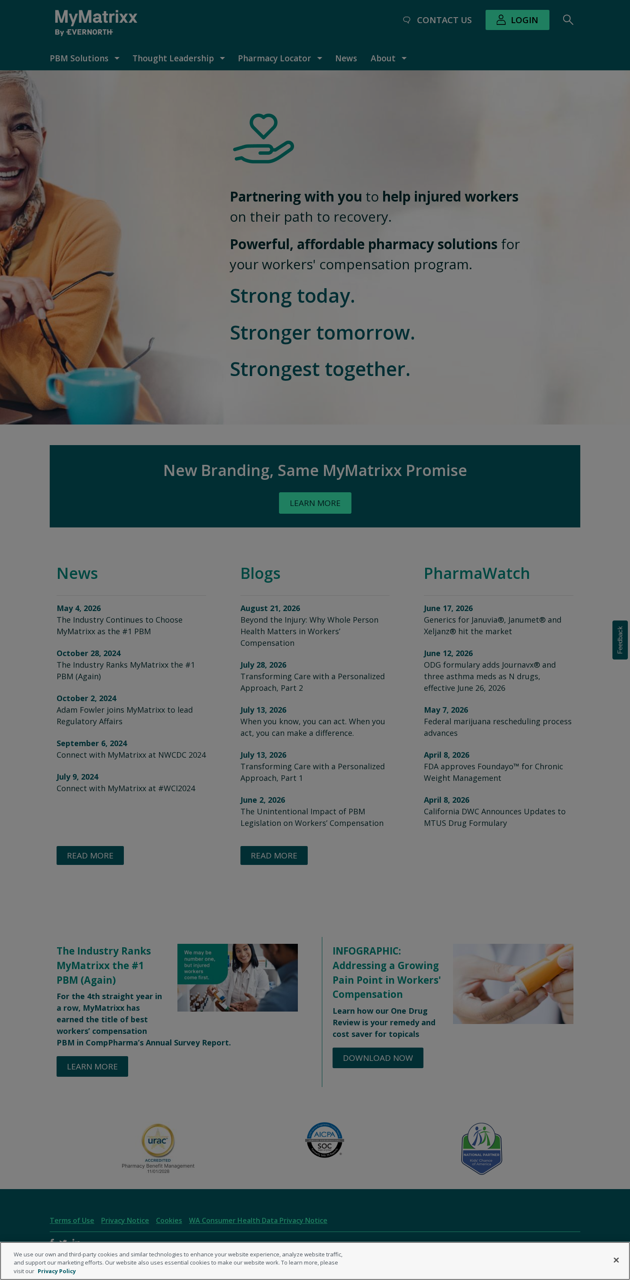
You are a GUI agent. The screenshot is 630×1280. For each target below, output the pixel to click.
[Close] (616, 1259)
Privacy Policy (57, 1271)
